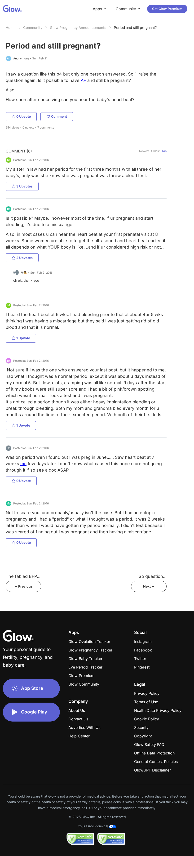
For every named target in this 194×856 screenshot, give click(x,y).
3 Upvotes (24, 186)
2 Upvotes (24, 258)
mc (23, 463)
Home (11, 27)
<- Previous (23, 586)
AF (83, 80)
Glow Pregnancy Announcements (78, 27)
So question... (153, 576)
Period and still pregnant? (135, 27)
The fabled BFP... (23, 576)
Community (32, 27)
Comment (59, 116)
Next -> (148, 586)
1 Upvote (23, 338)
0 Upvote (23, 116)
